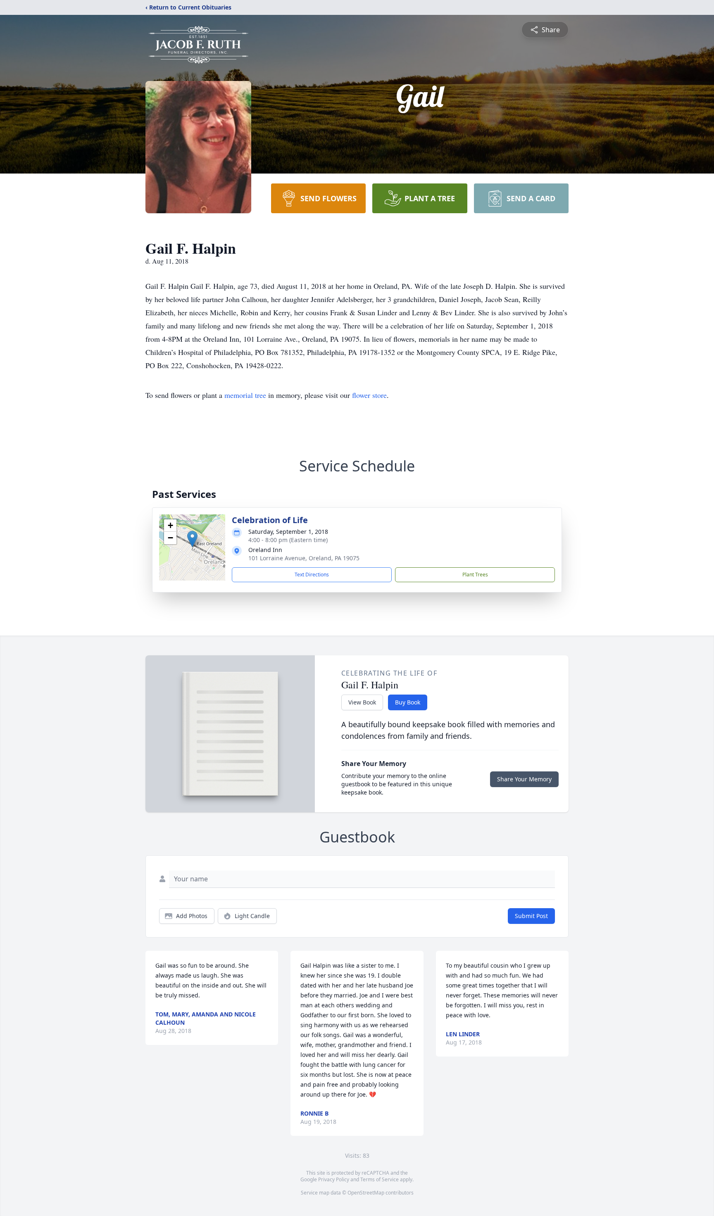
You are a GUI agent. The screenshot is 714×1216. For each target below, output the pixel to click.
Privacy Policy (333, 1179)
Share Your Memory (524, 779)
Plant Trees (475, 574)
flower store (369, 395)
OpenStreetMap (365, 1192)
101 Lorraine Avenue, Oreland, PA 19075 (303, 558)
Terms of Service (379, 1179)
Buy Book (407, 702)
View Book (362, 702)
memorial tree (245, 395)
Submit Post (531, 916)
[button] (192, 539)
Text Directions (312, 574)
